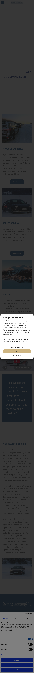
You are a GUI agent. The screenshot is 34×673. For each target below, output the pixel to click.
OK (17, 351)
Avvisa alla (17, 355)
